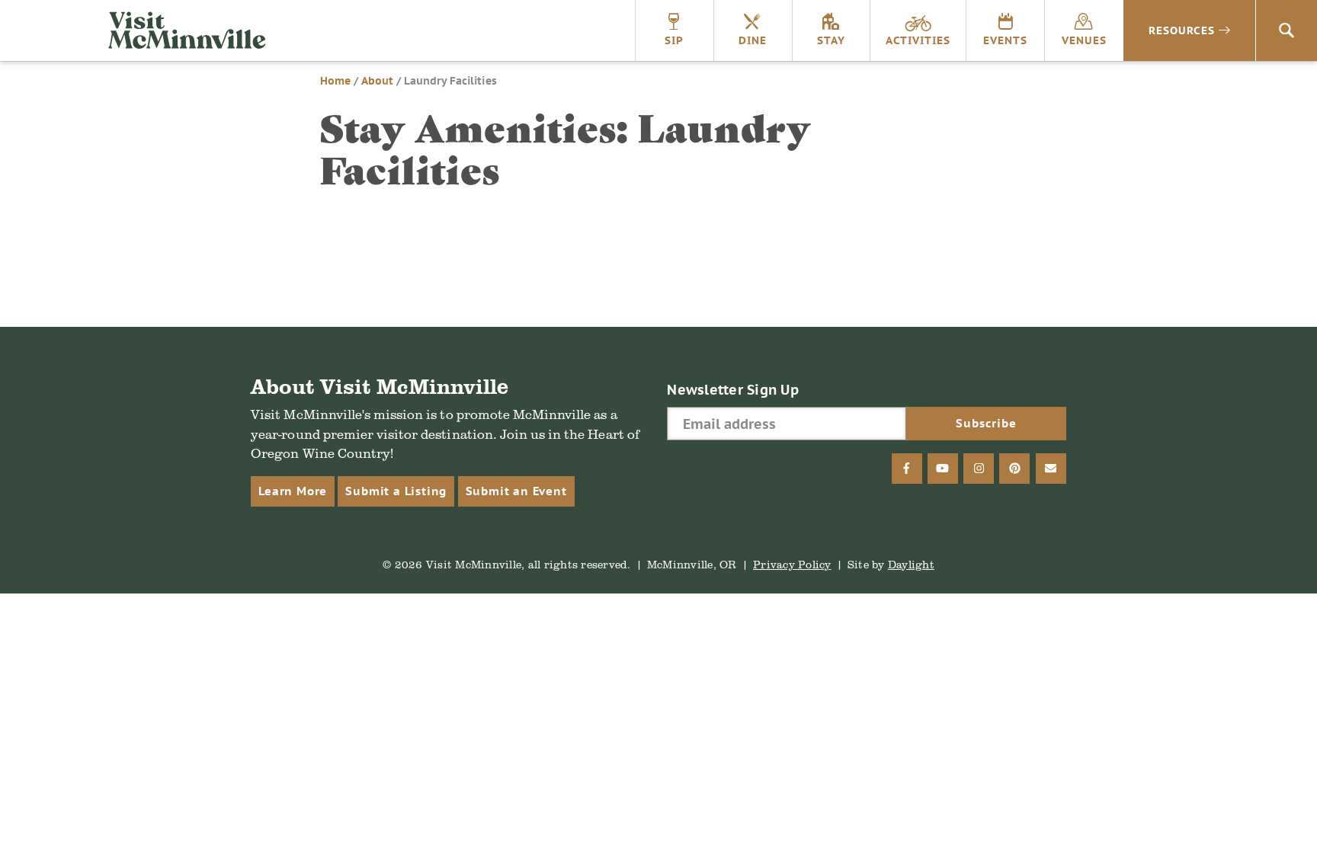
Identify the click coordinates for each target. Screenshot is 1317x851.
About (377, 81)
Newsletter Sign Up (733, 389)
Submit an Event (516, 491)
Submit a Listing (396, 491)
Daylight (911, 564)
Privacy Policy (792, 564)
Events (1005, 40)
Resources (1182, 30)
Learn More (292, 491)
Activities (918, 40)
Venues (1084, 40)
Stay (831, 40)
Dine (753, 40)
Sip (674, 40)
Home (335, 81)
